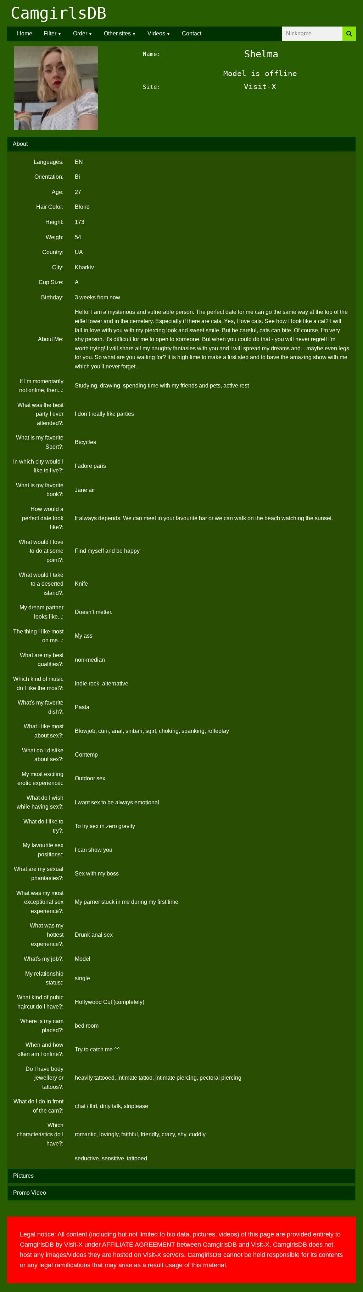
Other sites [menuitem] (117, 33)
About (20, 144)
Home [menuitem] (24, 33)
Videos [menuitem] (156, 33)
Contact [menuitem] (191, 33)
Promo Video (29, 1193)
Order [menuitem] (80, 33)
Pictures (23, 1176)
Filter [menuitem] (50, 33)
